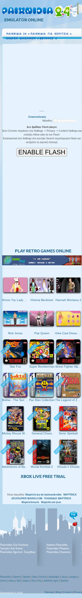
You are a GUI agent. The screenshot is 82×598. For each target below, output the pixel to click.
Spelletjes (54, 576)
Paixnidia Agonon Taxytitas (17, 552)
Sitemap (49, 592)
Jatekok (47, 580)
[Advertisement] (42, 75)
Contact (67, 592)
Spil (18, 580)
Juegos (73, 576)
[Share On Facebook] (69, 42)
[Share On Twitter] (73, 42)
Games (17, 576)
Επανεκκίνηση (37, 116)
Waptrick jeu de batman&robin (43, 494)
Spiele (26, 576)
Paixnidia (5, 576)
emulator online (23, 19)
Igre (56, 580)
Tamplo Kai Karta (11, 548)
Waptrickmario (30, 502)
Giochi (42, 576)
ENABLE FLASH (41, 152)
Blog (58, 592)
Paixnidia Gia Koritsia (14, 544)
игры (12, 580)
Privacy (78, 592)
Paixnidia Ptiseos (57, 548)
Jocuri (3, 580)
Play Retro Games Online (43, 250)
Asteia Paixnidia (56, 544)
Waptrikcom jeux (51, 502)
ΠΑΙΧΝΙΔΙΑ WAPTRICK (57, 498)
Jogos (26, 580)
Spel (34, 576)
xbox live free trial (43, 476)
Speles (64, 580)
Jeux (64, 576)
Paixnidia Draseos (58, 552)
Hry (39, 580)
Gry (34, 580)
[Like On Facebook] (64, 42)
